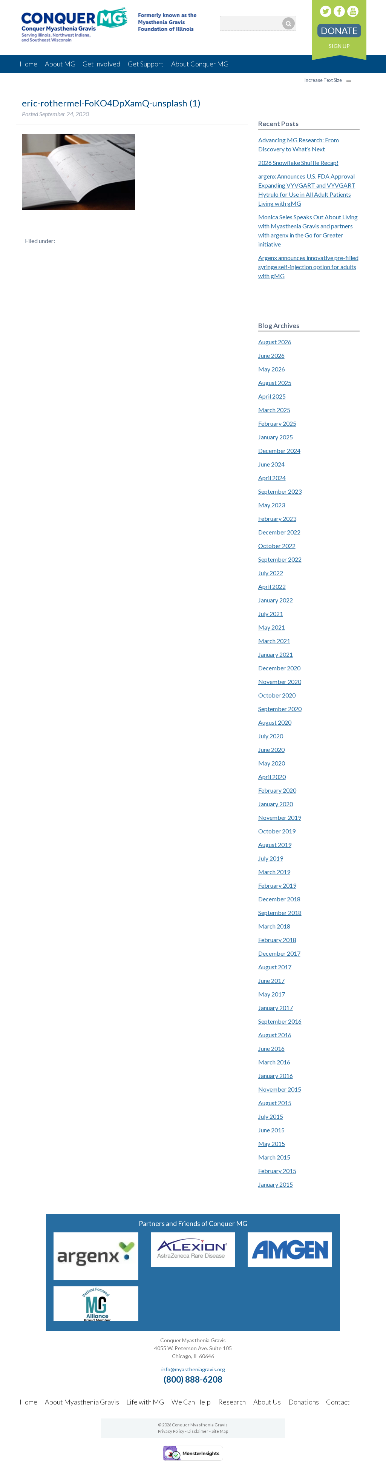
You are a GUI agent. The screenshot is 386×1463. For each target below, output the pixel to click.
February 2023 (277, 518)
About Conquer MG (199, 64)
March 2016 (274, 1062)
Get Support (146, 64)
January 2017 (275, 1007)
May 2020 (271, 763)
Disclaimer (197, 1431)
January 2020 (275, 803)
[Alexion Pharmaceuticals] (193, 1264)
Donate (339, 30)
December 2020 (279, 667)
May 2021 (271, 627)
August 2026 (274, 341)
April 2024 (272, 477)
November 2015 (279, 1089)
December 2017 (279, 953)
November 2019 (279, 817)
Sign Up (339, 46)
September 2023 (280, 491)
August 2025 (274, 382)
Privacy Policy (171, 1431)
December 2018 (279, 898)
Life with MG (145, 1402)
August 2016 (274, 1034)
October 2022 (277, 545)
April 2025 (272, 396)
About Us (267, 1402)
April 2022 (272, 586)
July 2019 (270, 858)
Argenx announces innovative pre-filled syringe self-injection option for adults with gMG (308, 266)
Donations (303, 1402)
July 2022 (270, 572)
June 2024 (271, 464)
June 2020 (271, 749)
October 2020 (277, 695)
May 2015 (271, 1143)
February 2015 (277, 1170)
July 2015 (270, 1116)
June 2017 (271, 980)
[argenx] (96, 1277)
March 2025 (274, 409)
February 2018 (277, 939)
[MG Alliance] (96, 1318)
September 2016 (280, 1021)
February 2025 (277, 423)
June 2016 (271, 1048)
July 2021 (270, 613)
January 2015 (275, 1184)
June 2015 (271, 1129)
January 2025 (275, 436)
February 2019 (277, 885)
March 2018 (274, 926)
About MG (60, 64)
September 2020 (280, 708)
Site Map (219, 1431)
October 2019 (277, 831)
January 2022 (275, 600)
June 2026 (271, 355)
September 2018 (280, 912)
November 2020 (279, 681)
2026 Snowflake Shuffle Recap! (298, 162)
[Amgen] (290, 1264)
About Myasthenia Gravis (82, 1402)
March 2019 (274, 871)
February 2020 (277, 790)
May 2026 (271, 369)
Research (232, 1402)
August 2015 (274, 1102)
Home (28, 64)
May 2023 (271, 504)
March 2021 (274, 640)
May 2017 (271, 994)
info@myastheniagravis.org (193, 1369)
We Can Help (191, 1402)
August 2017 (274, 966)
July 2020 (270, 735)
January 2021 (275, 654)
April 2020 (272, 776)
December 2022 (279, 532)
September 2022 (280, 559)
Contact (338, 1402)
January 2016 (275, 1075)
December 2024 (279, 450)
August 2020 (274, 722)
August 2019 (274, 844)
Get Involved (101, 64)
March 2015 (274, 1157)
